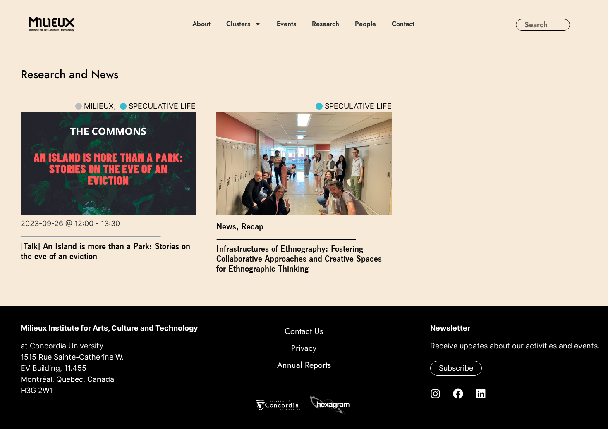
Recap (252, 226)
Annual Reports (304, 365)
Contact (403, 24)
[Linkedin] (480, 393)
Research (326, 24)
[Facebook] (458, 393)
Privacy (303, 348)
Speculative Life (162, 106)
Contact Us (304, 331)
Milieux (99, 106)
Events (287, 24)
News (226, 226)
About (202, 24)
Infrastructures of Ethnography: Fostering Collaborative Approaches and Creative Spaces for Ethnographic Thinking (299, 259)
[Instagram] (435, 393)
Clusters (239, 24)
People (365, 24)
